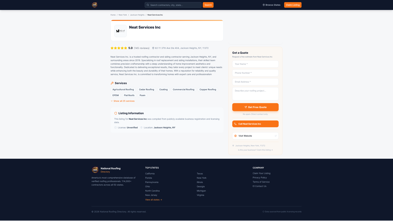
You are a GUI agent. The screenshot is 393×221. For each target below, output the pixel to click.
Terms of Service (261, 181)
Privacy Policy (260, 177)
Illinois (200, 182)
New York (123, 15)
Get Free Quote (257, 107)
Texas (200, 173)
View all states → (153, 199)
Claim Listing (293, 5)
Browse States (273, 5)
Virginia (200, 195)
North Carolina (152, 190)
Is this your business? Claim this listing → (255, 150)
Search (208, 5)
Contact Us (260, 186)
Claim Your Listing (261, 173)
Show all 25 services (124, 101)
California (150, 173)
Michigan (201, 190)
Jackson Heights (137, 15)
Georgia (201, 186)
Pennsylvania (151, 182)
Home (113, 15)
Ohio (147, 186)
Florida (148, 177)
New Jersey (151, 195)
